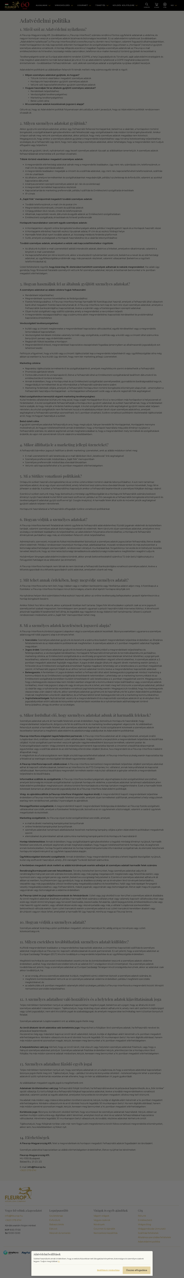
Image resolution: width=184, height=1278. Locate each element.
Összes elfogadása (136, 1270)
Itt (59, 1261)
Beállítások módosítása (108, 1270)
